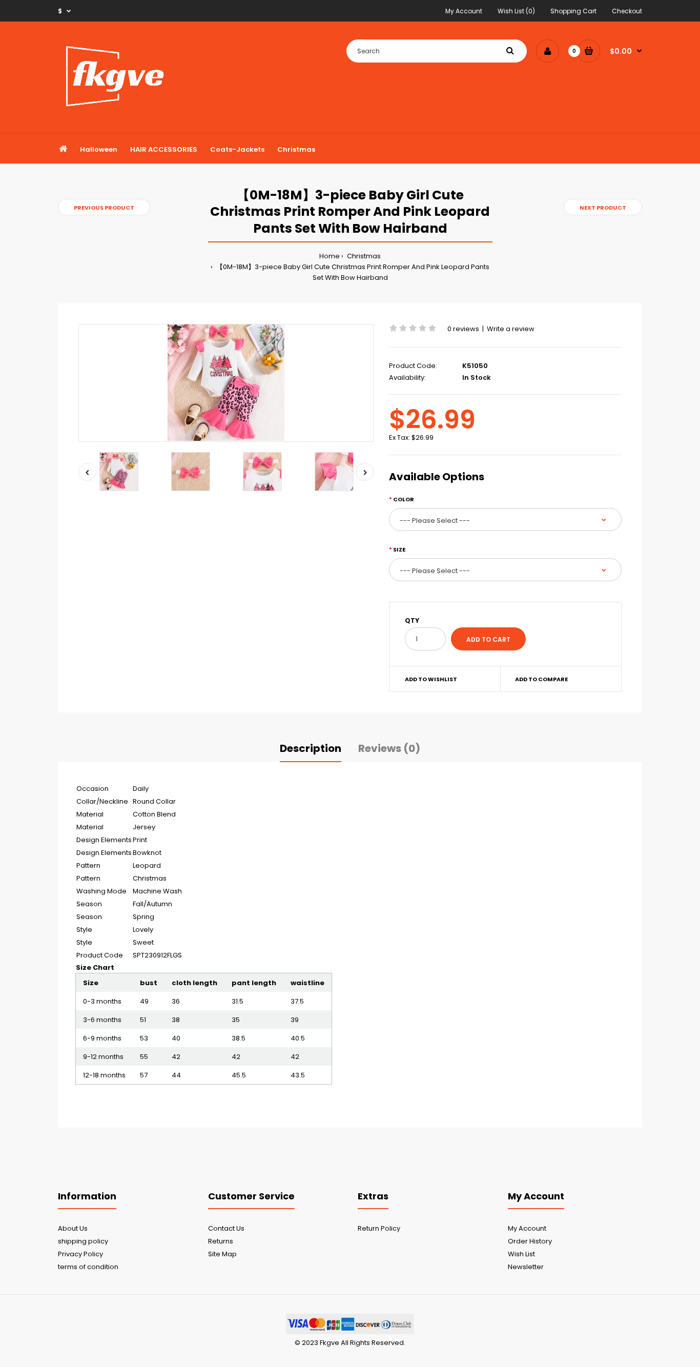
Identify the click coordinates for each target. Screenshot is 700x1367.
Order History (530, 1241)
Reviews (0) (389, 748)
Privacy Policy (80, 1254)
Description (310, 748)
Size (399, 549)
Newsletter (526, 1267)
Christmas (363, 256)
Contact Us (226, 1228)
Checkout (627, 11)
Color (403, 499)
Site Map (222, 1254)
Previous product (104, 207)
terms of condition (88, 1267)
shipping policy (83, 1241)
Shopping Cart (573, 11)
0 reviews (463, 329)
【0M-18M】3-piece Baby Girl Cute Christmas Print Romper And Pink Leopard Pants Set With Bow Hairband (352, 272)
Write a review (510, 329)
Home (329, 256)
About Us (73, 1228)
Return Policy (379, 1228)
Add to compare (541, 679)
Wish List (521, 1254)
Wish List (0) (516, 11)
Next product (603, 207)
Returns (220, 1241)
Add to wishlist (431, 679)
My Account (463, 11)
